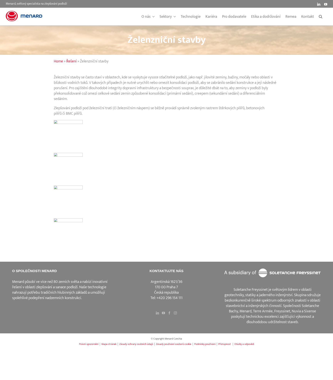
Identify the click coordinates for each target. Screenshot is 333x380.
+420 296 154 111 (169, 298)
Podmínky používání (204, 344)
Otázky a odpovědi (244, 344)
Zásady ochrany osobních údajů (136, 344)
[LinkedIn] (157, 312)
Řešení (71, 61)
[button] (320, 16)
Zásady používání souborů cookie (173, 344)
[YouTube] (163, 312)
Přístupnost (224, 344)
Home (58, 61)
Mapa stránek (108, 344)
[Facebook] (169, 312)
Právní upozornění (88, 344)
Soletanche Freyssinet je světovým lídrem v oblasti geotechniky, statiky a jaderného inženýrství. (268, 292)
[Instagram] (175, 312)
